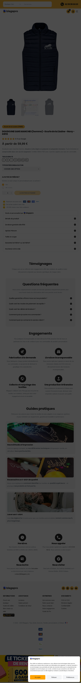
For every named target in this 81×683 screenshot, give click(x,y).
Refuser (54, 677)
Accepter (38, 677)
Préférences (70, 677)
